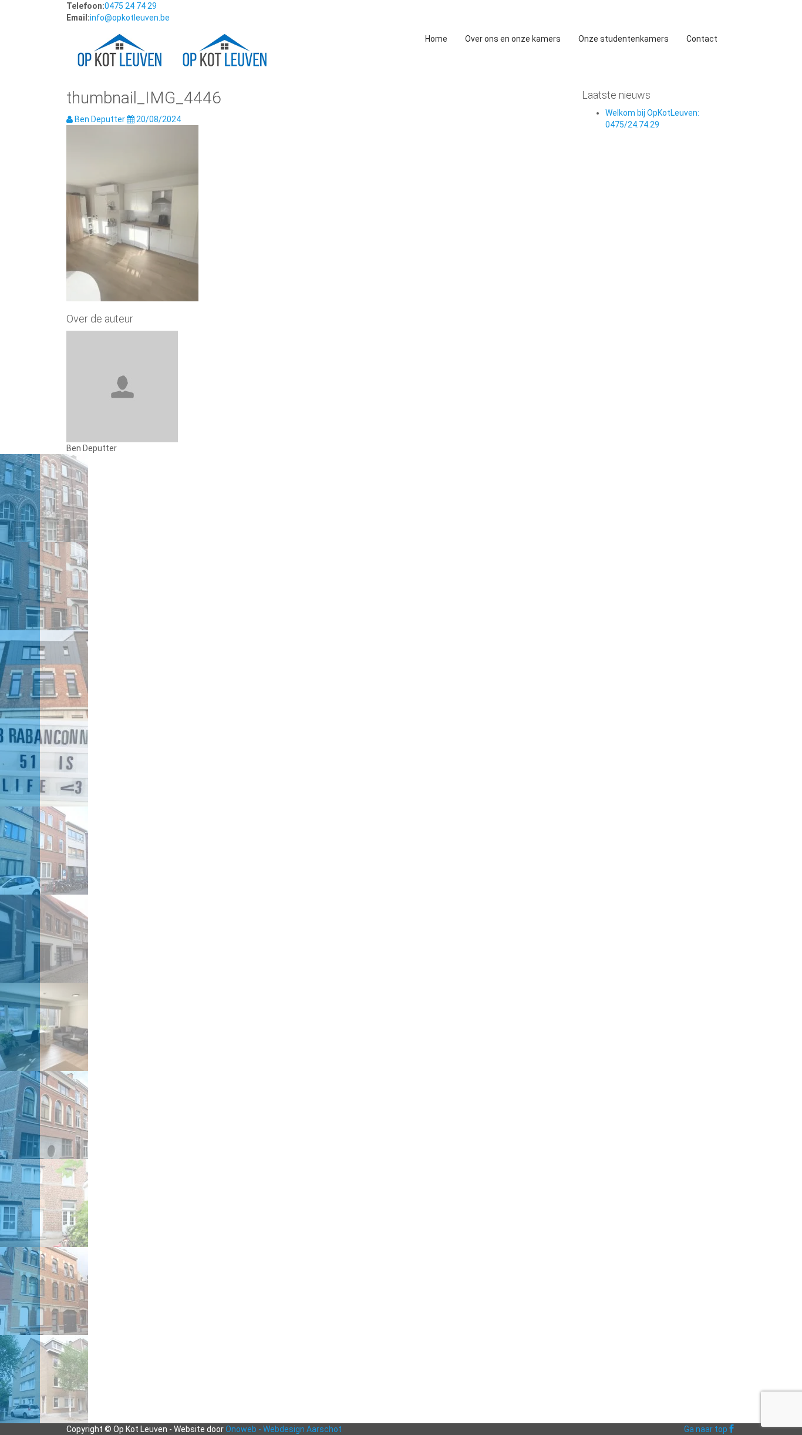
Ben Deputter (100, 119)
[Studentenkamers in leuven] (119, 38)
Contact (701, 38)
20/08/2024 (157, 119)
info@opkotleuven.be (130, 17)
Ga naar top (705, 1429)
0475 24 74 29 (131, 6)
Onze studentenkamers (623, 38)
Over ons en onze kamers (513, 38)
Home (436, 38)
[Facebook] (731, 1429)
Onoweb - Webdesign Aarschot (283, 1429)
